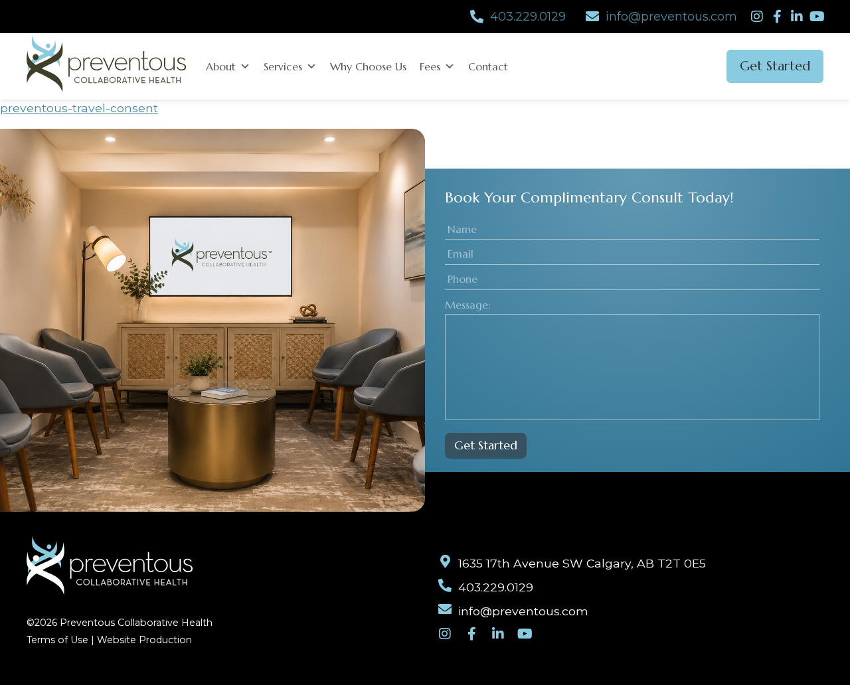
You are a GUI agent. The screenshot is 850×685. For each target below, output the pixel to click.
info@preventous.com (671, 16)
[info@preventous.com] (592, 16)
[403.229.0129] (476, 16)
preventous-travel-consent (79, 108)
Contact (488, 66)
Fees (430, 66)
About (221, 66)
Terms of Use (57, 640)
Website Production (144, 640)
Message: (468, 304)
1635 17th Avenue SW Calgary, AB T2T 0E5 (582, 563)
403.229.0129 (528, 16)
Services (283, 66)
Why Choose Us (368, 66)
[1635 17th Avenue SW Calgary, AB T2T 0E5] (445, 561)
